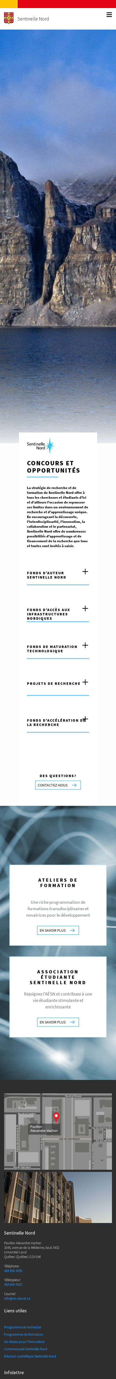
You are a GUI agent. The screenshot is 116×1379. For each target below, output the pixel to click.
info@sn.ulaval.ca (17, 1298)
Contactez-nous (52, 785)
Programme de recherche (22, 1327)
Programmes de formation (23, 1334)
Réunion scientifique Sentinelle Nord (30, 1356)
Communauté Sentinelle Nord (25, 1349)
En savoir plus (53, 930)
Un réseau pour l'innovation (24, 1341)
